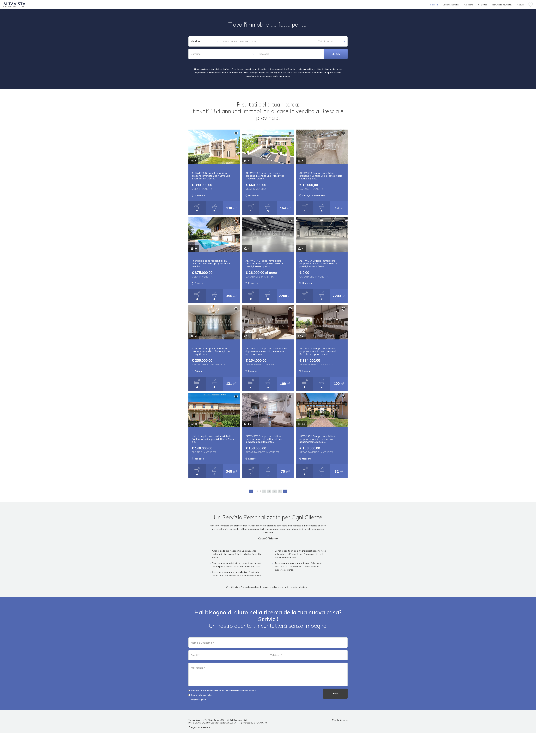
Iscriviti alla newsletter (502, 4)
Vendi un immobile (451, 4)
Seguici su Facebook (200, 727)
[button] (204, 41)
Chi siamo (468, 4)
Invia (335, 693)
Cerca (336, 53)
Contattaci (482, 4)
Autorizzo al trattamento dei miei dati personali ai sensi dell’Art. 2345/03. (223, 690)
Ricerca (434, 4)
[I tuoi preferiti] (530, 5)
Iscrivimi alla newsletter (201, 695)
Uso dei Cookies (340, 720)
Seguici (520, 4)
